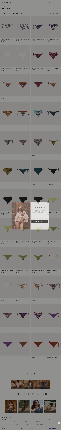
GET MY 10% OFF (39, 220)
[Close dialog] (48, 202)
